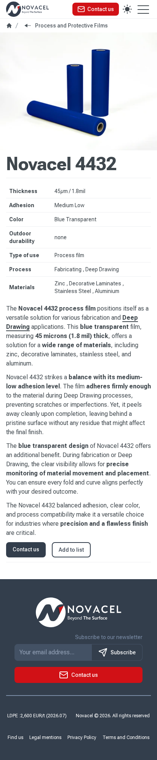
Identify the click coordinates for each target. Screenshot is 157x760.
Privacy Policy (81, 737)
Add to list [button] (71, 550)
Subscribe (123, 652)
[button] (95, 9)
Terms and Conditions (126, 737)
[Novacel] (27, 9)
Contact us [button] (26, 549)
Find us (15, 737)
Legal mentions (45, 737)
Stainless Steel (73, 291)
